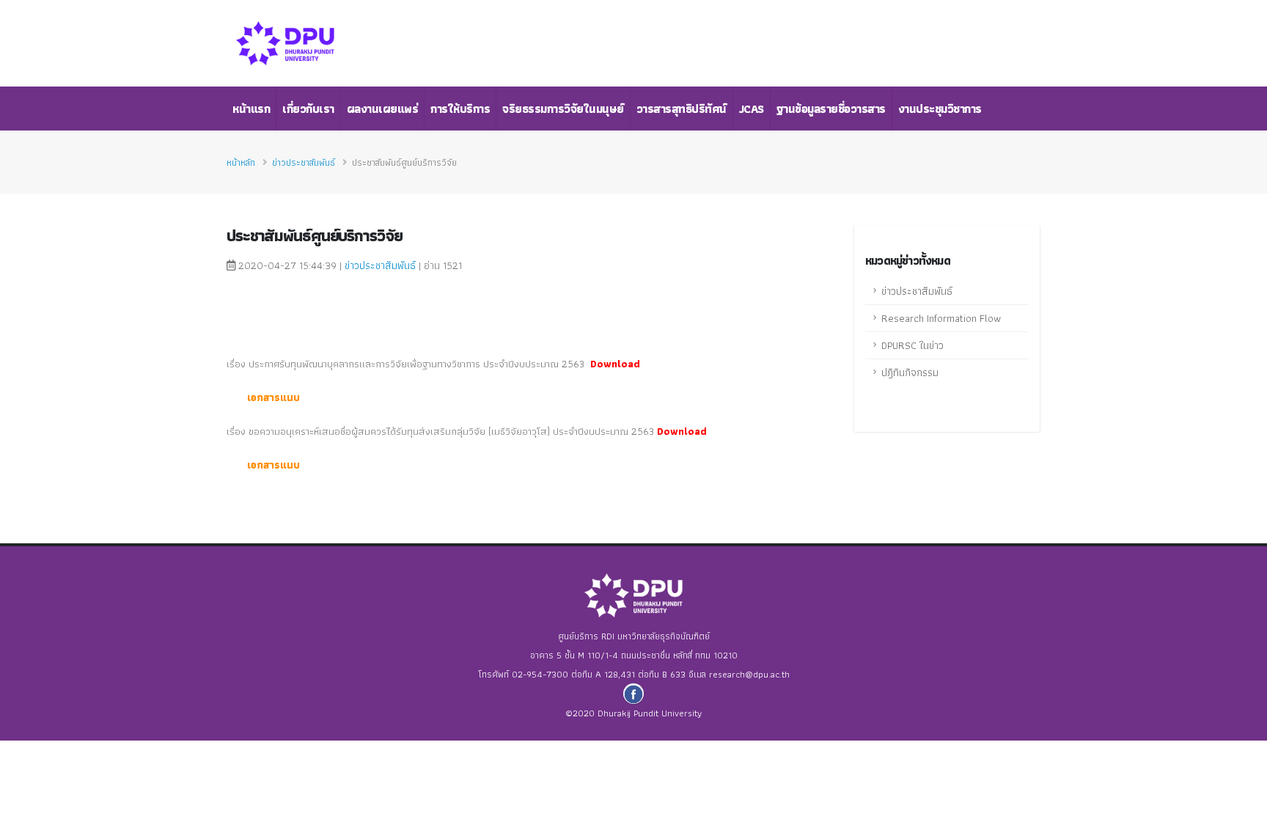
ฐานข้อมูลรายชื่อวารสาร (831, 109)
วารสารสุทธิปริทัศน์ (681, 109)
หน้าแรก (251, 109)
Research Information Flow (941, 317)
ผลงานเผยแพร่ (383, 109)
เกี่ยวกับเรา (308, 109)
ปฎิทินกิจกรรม (910, 372)
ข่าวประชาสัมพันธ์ (303, 162)
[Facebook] (633, 693)
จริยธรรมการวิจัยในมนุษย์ (563, 109)
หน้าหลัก (241, 162)
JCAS (751, 109)
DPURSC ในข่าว (912, 345)
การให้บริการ (460, 109)
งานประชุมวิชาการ (940, 109)
